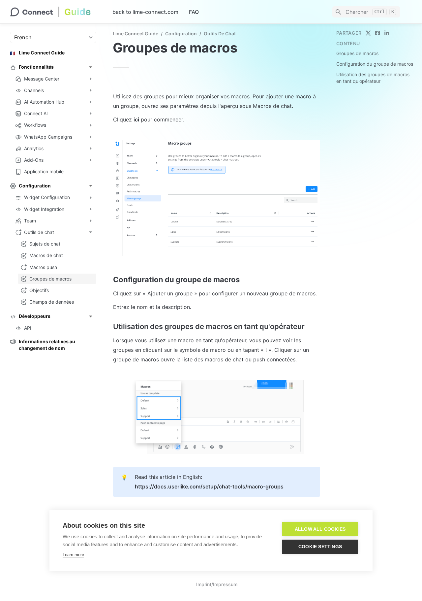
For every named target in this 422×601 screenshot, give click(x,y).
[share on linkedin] (386, 33)
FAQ (194, 12)
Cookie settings (320, 546)
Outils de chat (220, 33)
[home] (56, 12)
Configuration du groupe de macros (374, 64)
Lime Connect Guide (135, 33)
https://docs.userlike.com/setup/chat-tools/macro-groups (209, 486)
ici (136, 119)
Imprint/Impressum (216, 584)
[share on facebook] (377, 33)
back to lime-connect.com (145, 12)
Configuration (181, 33)
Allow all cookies (320, 529)
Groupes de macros (357, 53)
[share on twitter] (368, 33)
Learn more (73, 554)
